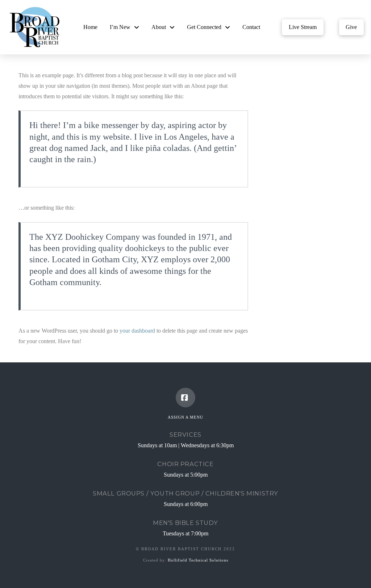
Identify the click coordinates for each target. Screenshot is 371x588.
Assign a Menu (185, 417)
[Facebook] (185, 397)
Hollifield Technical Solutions (198, 560)
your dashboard (137, 331)
